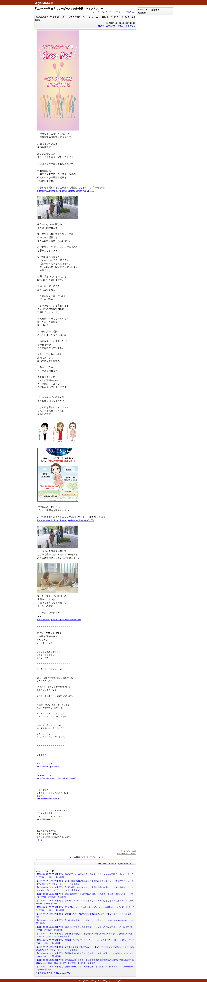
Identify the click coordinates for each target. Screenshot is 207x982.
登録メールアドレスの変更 (127, 854)
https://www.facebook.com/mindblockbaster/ (56, 778)
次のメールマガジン (126, 26)
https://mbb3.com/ (45, 819)
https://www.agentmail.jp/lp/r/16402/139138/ (59, 619)
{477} (67, 973)
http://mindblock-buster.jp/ (48, 799)
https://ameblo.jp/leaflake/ (48, 766)
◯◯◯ (40, 840)
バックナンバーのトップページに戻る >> (113, 12)
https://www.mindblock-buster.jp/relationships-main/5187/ (65, 191)
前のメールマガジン (107, 26)
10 (54, 973)
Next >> (60, 973)
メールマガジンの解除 (128, 851)
